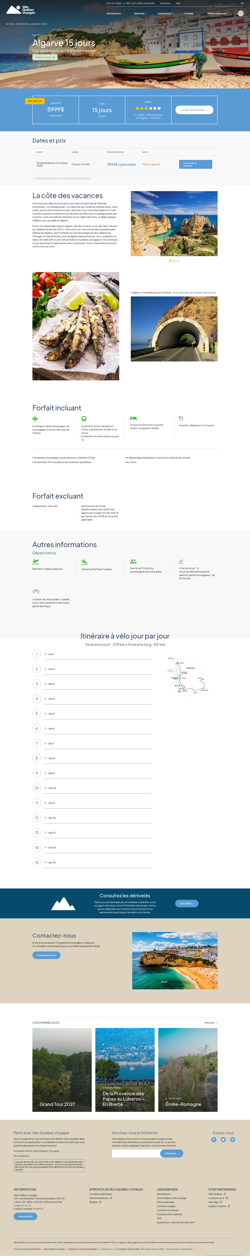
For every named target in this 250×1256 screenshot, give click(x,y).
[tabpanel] (174, 223)
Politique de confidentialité (180, 1249)
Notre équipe (21, 1155)
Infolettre (165, 3)
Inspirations (164, 13)
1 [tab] (171, 261)
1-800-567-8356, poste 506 (140, 3)
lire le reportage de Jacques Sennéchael (194, 292)
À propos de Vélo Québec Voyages (116, 1189)
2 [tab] (174, 261)
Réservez (139, 13)
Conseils (189, 13)
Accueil (10, 24)
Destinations (114, 13)
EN (242, 3)
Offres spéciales (216, 13)
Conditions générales (100, 1194)
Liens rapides (167, 1189)
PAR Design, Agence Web (152, 1249)
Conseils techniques (168, 1210)
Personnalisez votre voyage (171, 1198)
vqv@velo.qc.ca (22, 1205)
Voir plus (209, 1022)
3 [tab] (178, 261)
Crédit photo (106, 1249)
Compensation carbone (169, 1214)
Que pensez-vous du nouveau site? (176, 1222)
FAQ (178, 3)
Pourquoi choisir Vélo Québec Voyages (36, 1151)
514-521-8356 (114, 3)
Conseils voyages (166, 1206)
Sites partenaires (222, 1189)
